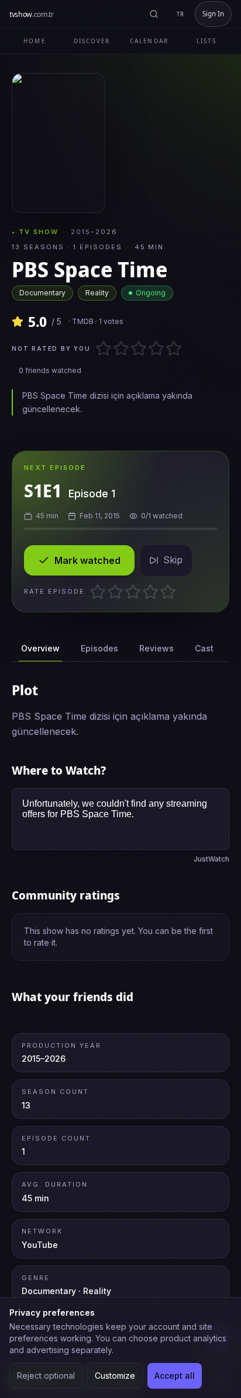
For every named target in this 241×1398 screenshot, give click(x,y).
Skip (173, 560)
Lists (207, 41)
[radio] (99, 348)
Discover (92, 41)
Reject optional (46, 1375)
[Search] (154, 14)
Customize (115, 1375)
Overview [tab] (40, 648)
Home (34, 41)
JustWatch (211, 859)
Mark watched (87, 560)
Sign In (213, 14)
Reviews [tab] (156, 648)
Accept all (174, 1375)
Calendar (149, 41)
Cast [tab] (204, 648)
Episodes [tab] (99, 648)
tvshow (31, 14)
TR (181, 14)
